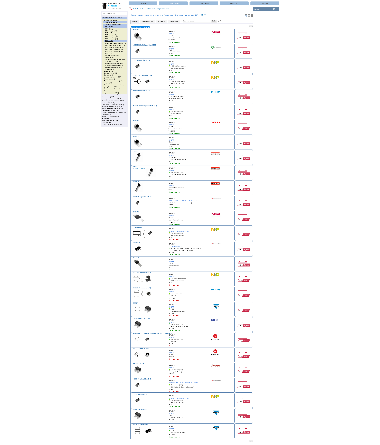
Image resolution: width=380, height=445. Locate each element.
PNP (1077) (109, 33)
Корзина (257, 9)
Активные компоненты (153, 15)
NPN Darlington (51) (111, 37)
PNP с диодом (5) (111, 35)
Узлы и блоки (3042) (108, 103)
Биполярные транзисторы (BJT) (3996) (113, 25)
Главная (143, 3)
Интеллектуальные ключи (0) (114, 65)
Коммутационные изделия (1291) (113, 101)
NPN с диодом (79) (111, 31)
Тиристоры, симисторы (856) (113, 81)
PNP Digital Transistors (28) (114, 51)
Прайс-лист (234, 3)
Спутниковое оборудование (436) (113, 104)
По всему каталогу (225, 21)
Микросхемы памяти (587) (112, 77)
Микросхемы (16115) (110, 20)
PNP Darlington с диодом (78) (114, 47)
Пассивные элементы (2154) (111, 95)
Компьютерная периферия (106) (112, 106)
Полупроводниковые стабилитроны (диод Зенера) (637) (115, 86)
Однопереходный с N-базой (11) (115, 43)
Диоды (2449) (108, 71)
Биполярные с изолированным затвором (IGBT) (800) (115, 60)
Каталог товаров (173, 3)
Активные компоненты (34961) (112, 17)
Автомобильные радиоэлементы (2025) (111, 92)
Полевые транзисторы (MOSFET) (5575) (112, 56)
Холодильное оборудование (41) (112, 108)
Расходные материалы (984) (111, 99)
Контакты (265, 3)
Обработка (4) (109, 69)
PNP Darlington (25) (111, 39)
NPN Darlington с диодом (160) (115, 45)
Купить (246, 37)
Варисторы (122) (109, 79)
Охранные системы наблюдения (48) (114, 112)
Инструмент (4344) (108, 97)
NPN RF (172, 31)
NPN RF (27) (109, 41)
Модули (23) (108, 83)
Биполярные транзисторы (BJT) (186, 15)
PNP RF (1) (109, 53)
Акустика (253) (106, 122)
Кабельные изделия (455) (110, 116)
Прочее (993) (106, 114)
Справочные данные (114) (110, 110)
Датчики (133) (108, 75)
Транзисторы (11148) (110, 22)
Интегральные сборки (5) (112, 89)
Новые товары (204, 3)
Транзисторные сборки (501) (114, 63)
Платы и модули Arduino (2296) (112, 124)
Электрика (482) (107, 118)
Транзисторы (168, 15)
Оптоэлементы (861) (110, 73)
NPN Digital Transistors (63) (114, 49)
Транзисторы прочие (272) (113, 67)
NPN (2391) (109, 29)
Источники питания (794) (110, 120)
